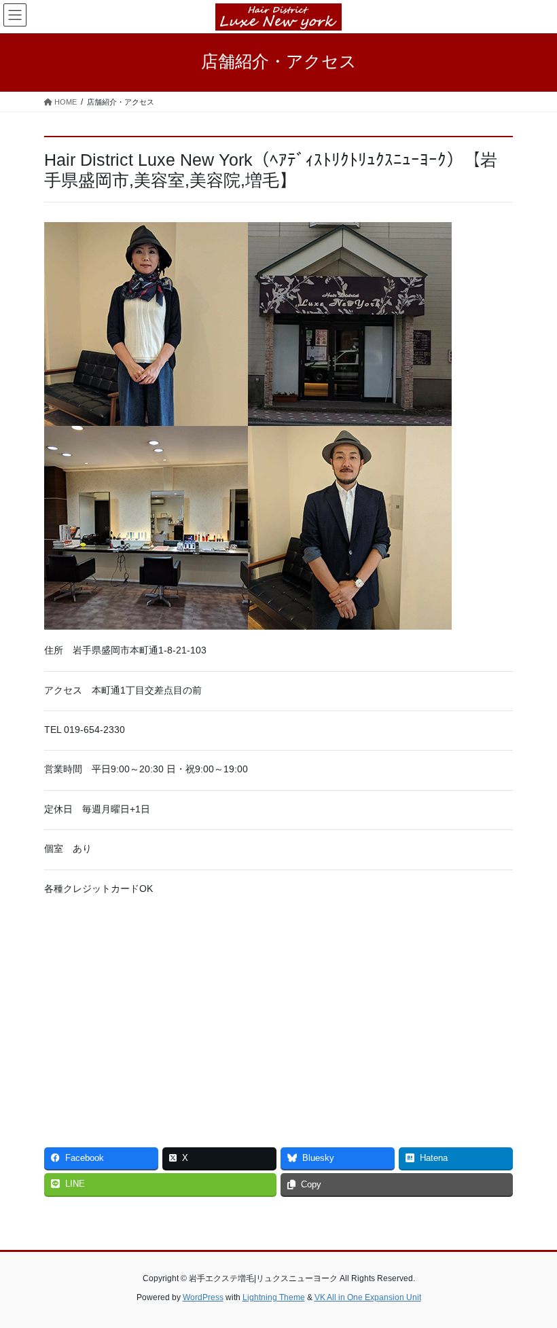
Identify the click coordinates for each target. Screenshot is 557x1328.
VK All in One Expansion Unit (368, 1297)
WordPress (203, 1297)
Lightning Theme (273, 1297)
